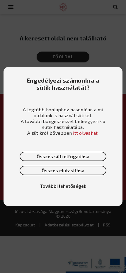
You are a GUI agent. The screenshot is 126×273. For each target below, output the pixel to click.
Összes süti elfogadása (63, 156)
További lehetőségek (63, 186)
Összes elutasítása (63, 170)
